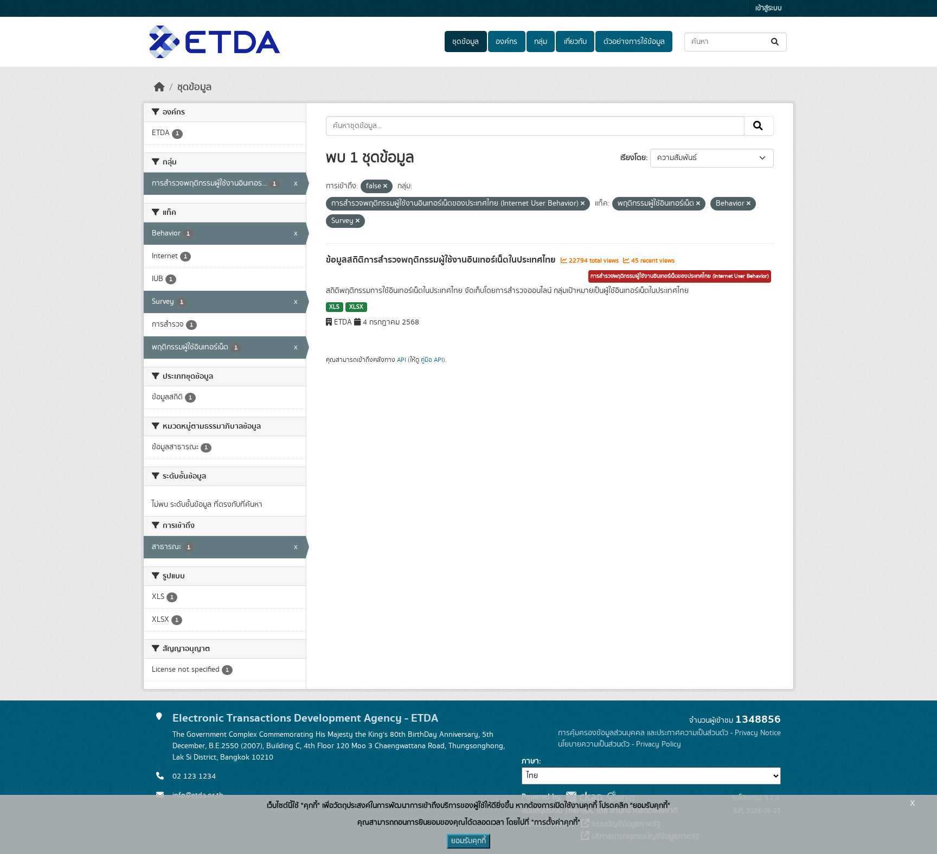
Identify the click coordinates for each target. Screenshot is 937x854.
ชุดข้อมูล (465, 41)
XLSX (356, 307)
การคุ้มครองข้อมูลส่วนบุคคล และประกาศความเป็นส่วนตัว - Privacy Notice (669, 733)
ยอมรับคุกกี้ (468, 841)
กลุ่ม (540, 41)
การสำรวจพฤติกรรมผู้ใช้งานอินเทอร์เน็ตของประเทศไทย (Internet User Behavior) (680, 276)
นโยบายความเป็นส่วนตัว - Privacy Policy (619, 744)
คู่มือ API (432, 360)
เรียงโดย (633, 157)
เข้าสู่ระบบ (768, 8)
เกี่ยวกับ (575, 41)
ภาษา (530, 761)
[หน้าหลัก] (159, 87)
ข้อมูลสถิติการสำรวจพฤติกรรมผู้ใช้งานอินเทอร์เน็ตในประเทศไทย (442, 260)
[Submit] (775, 42)
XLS (334, 307)
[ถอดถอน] (385, 186)
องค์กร (506, 41)
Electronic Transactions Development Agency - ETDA (305, 718)
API (401, 360)
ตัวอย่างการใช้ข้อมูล (634, 41)
